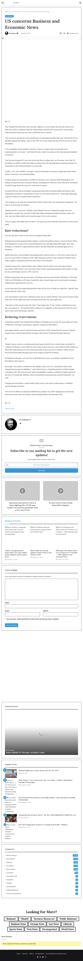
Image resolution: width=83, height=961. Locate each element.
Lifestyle (9, 862)
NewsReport (13, 33)
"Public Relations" (12, 890)
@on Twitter (7, 937)
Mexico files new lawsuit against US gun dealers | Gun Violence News (41, 553)
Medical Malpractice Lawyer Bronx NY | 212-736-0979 (38, 771)
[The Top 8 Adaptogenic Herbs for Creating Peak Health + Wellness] (11, 832)
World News (16, 11)
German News (11, 886)
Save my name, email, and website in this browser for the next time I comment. (33, 619)
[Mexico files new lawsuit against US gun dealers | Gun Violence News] (41, 537)
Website (45, 611)
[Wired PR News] (17, 3)
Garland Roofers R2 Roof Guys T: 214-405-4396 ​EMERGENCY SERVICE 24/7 (47, 815)
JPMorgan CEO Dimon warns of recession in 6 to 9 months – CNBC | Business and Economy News (66, 554)
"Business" (10, 880)
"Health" (9, 883)
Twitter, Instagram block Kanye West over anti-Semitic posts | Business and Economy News (16, 554)
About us (25, 953)
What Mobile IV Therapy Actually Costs (25, 752)
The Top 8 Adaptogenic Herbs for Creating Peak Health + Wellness (43, 825)
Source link (9, 408)
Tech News (10, 866)
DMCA (31, 953)
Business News (11, 855)
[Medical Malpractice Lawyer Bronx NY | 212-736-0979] (11, 774)
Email (7, 611)
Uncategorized (11, 876)
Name (7, 603)
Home (8, 11)
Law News (9, 873)
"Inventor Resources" (13, 893)
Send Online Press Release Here (56, 953)
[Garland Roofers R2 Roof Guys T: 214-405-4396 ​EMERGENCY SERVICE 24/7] (11, 818)
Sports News (10, 869)
